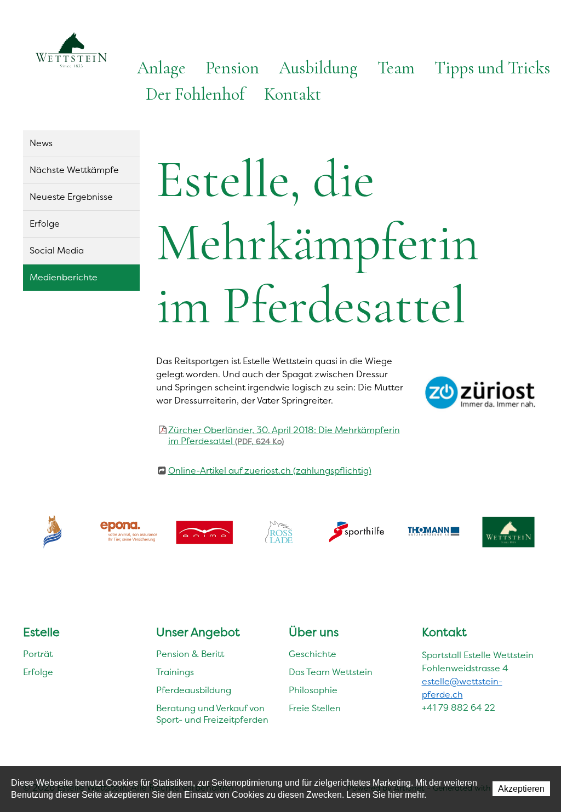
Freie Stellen (315, 708)
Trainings (175, 672)
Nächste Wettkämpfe (74, 170)
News (41, 143)
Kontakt (292, 94)
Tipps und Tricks (492, 67)
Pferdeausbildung (193, 690)
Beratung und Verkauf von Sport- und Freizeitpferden (212, 714)
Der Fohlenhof (195, 94)
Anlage (161, 67)
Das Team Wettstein (331, 672)
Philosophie (313, 690)
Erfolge (45, 223)
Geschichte (312, 654)
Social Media (57, 250)
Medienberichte (64, 277)
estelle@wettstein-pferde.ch (462, 688)
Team (396, 67)
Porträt (38, 654)
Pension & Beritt (190, 654)
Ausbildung (318, 67)
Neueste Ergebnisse (71, 197)
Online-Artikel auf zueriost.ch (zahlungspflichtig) (269, 470)
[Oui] (480, 393)
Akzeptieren (521, 788)
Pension (232, 67)
